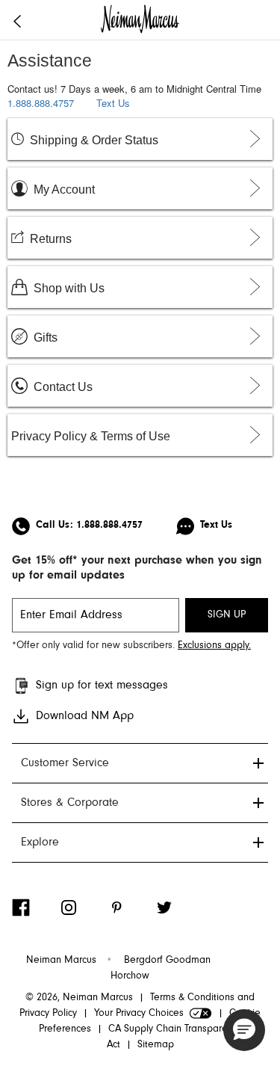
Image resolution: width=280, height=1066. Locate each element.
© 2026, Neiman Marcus (79, 998)
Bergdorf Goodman (167, 960)
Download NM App (85, 716)
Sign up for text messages (102, 685)
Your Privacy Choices (139, 1013)
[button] (244, 1030)
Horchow (130, 976)
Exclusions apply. (214, 646)
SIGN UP (227, 615)
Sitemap (155, 1045)
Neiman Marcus (61, 960)
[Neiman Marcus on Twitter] (179, 907)
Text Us (113, 103)
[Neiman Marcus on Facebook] (36, 907)
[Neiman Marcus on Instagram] (84, 907)
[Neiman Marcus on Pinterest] (131, 907)
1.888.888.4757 (40, 103)
